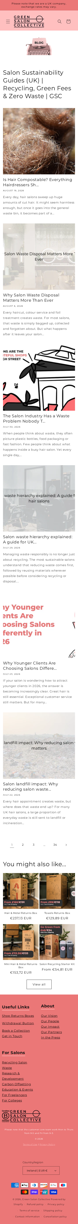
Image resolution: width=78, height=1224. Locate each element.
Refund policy (35, 1204)
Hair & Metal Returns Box (20, 912)
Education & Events (17, 1089)
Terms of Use (30, 1144)
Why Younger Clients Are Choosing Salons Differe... (30, 666)
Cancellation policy (55, 1216)
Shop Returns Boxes (18, 1016)
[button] (8, 21)
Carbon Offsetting (16, 1084)
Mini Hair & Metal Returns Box (20, 966)
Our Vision (49, 1016)
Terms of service (29, 1210)
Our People (50, 1021)
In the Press (50, 1037)
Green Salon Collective (36, 1199)
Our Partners (51, 1032)
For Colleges (12, 1100)
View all (39, 984)
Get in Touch (12, 1036)
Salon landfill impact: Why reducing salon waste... (30, 787)
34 (55, 845)
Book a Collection (16, 1031)
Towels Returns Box (57, 912)
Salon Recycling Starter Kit (57, 964)
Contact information (27, 1216)
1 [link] (12, 845)
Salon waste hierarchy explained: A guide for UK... (37, 539)
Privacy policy (56, 1204)
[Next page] (66, 844)
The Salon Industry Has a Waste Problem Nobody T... (36, 418)
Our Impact (50, 1027)
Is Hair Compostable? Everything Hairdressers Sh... (37, 182)
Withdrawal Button (18, 1023)
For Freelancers (14, 1095)
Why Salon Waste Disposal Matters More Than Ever (31, 298)
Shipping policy (52, 1210)
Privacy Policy (47, 1144)
